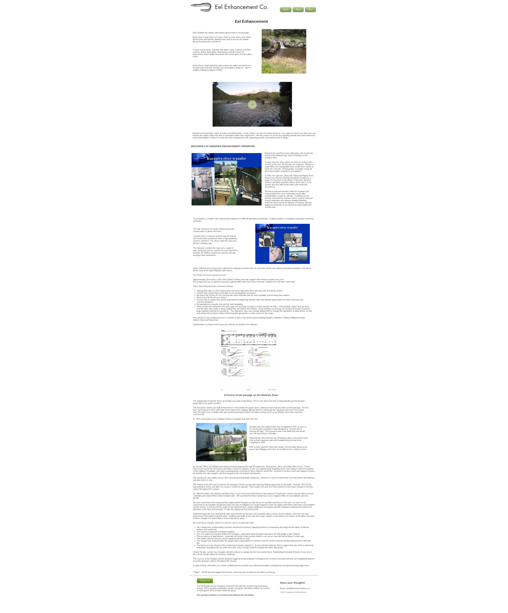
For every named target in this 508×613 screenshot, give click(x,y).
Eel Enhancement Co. (242, 7)
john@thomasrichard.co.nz (298, 588)
